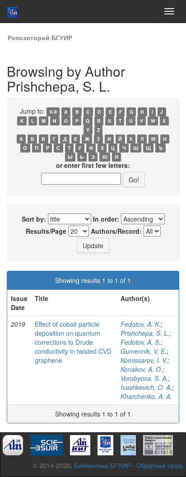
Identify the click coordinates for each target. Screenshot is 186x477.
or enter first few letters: (93, 165)
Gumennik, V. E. (144, 351)
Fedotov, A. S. (141, 342)
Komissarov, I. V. (144, 360)
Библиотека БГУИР (102, 465)
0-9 (53, 111)
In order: (106, 218)
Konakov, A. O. (142, 369)
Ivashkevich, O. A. (146, 387)
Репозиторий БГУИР (40, 37)
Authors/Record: (116, 231)
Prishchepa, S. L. (145, 333)
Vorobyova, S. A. (144, 378)
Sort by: (34, 218)
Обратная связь (159, 465)
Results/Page (46, 231)
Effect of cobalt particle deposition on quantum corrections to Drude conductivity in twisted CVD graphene (73, 342)
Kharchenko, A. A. (146, 396)
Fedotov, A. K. (141, 324)
